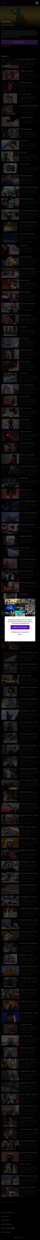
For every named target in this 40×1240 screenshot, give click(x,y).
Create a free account (20, 627)
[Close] (33, 600)
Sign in (20, 634)
